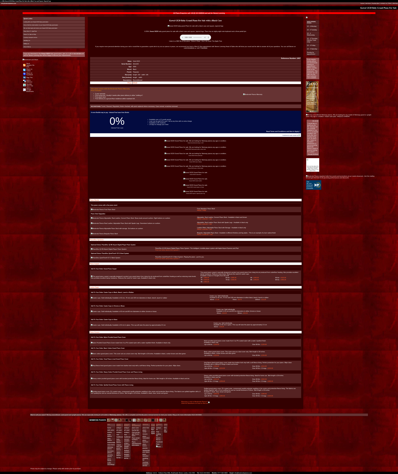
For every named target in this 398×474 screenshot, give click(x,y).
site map (165, 431)
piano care (135, 428)
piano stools (109, 459)
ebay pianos (109, 439)
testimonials (111, 442)
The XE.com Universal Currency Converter (310, 185)
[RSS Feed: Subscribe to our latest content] (24, 66)
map (157, 432)
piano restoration (146, 437)
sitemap (395, 3)
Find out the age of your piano (136, 433)
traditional (119, 437)
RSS (159, 447)
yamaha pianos (110, 455)
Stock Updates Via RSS (30, 65)
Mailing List (26, 43)
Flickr (158, 444)
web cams (110, 430)
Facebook (159, 442)
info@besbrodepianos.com (8, 3)
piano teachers (145, 441)
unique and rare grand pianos (119, 447)
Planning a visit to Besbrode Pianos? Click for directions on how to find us (194, 402)
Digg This (29, 77)
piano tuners (145, 445)
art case (119, 430)
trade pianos (109, 435)
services (368, 3)
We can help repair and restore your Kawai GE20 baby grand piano (40, 28)
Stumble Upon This (29, 85)
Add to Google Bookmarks (30, 89)
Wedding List (27, 40)
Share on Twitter (29, 70)
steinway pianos (110, 448)
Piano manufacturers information (136, 443)
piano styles (153, 432)
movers (145, 434)
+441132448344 (189, 48)
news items (111, 445)
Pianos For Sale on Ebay (30, 34)
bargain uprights (126, 455)
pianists (145, 448)
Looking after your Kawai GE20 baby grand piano (36, 22)
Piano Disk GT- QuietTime (30, 31)
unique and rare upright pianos (127, 445)
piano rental (144, 431)
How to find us (27, 46)
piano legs (153, 428)
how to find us (158, 438)
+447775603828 (202, 48)
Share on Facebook (29, 73)
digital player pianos (118, 453)
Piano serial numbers (135, 438)
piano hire (146, 428)
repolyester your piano (146, 451)
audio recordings (110, 463)
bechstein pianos (110, 451)
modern (118, 432)
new (117, 434)
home (362, 3)
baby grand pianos (118, 440)
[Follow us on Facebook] (24, 74)
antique (118, 428)
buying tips (375, 3)
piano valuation (145, 455)
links (389, 3)
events (109, 432)
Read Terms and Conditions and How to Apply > (283, 131)
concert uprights (126, 440)
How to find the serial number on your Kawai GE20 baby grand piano (41, 25)
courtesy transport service (145, 463)
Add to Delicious (29, 81)
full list (118, 457)
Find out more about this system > (167, 250)
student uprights (126, 451)
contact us (383, 3)
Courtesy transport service (30, 37)
